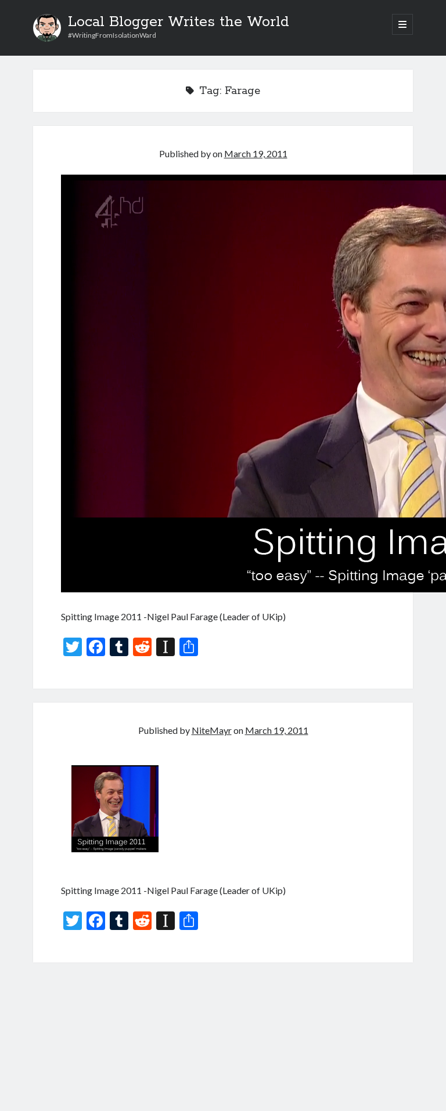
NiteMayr (212, 730)
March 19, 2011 (255, 153)
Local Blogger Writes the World (178, 22)
